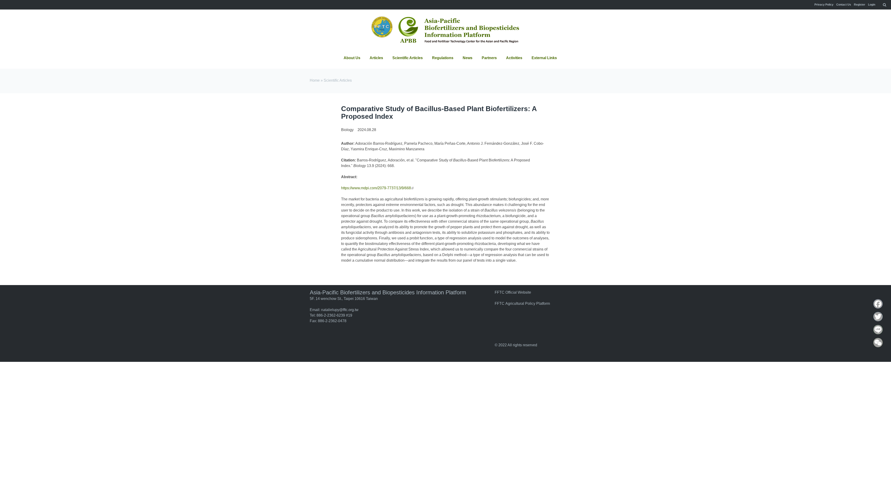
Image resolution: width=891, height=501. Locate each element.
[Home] (445, 30)
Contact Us (843, 4)
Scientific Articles (407, 58)
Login (871, 4)
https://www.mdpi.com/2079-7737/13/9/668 (377, 188)
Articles (376, 58)
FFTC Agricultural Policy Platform (522, 303)
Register (859, 4)
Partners (489, 58)
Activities (514, 58)
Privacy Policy (823, 4)
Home (315, 80)
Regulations (442, 58)
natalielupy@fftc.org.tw (339, 310)
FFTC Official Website (513, 292)
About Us (352, 58)
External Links (544, 58)
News (467, 58)
